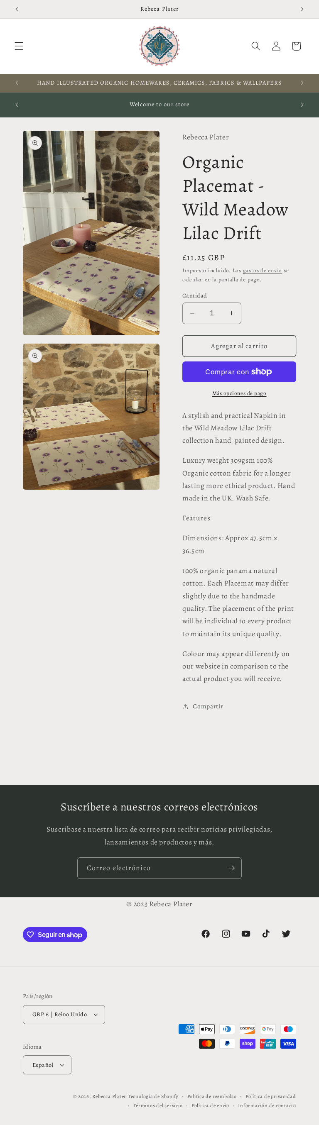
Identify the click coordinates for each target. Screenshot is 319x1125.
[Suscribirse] (231, 868)
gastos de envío (262, 270)
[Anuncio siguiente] (302, 9)
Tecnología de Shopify (153, 1096)
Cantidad (194, 295)
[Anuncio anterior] (17, 9)
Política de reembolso (212, 1096)
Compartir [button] (208, 706)
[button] (19, 46)
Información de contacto (267, 1105)
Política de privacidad (270, 1096)
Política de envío (210, 1105)
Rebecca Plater (109, 1096)
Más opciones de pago (239, 393)
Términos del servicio (157, 1105)
